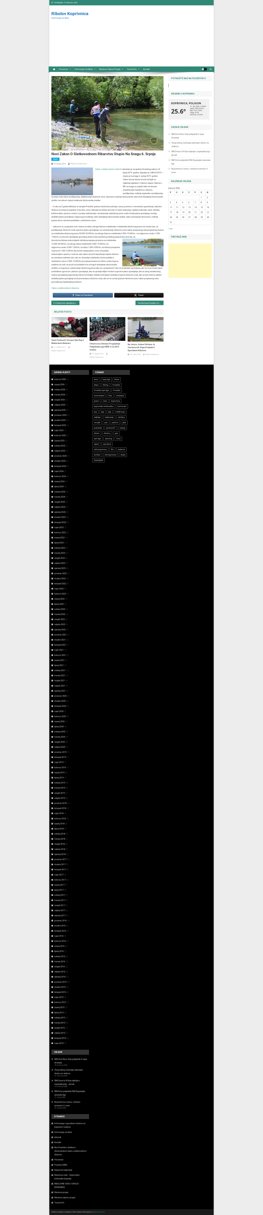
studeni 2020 (60, 701)
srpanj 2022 (59, 599)
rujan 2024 (59, 471)
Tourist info (132, 69)
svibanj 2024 (59, 492)
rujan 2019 (59, 762)
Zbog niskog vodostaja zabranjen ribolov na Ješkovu (190, 144)
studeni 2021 (60, 640)
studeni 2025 (60, 420)
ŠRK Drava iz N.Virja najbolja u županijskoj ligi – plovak (191, 153)
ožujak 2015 (59, 1028)
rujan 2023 (59, 527)
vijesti (96, 444)
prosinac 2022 (60, 573)
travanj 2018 (59, 839)
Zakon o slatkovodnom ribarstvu (109, 169)
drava (116, 379)
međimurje (120, 412)
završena (107, 444)
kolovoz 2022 (60, 594)
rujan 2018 (59, 813)
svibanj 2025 (59, 446)
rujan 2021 (59, 650)
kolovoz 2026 (60, 379)
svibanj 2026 (59, 389)
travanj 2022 (59, 614)
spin (116, 433)
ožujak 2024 (59, 502)
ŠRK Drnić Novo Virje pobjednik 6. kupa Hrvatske (187, 136)
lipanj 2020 (59, 726)
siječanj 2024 (60, 512)
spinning (108, 438)
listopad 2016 (60, 931)
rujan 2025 (59, 430)
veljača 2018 (59, 849)
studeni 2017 (60, 864)
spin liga (97, 438)
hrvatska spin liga (101, 390)
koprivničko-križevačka (103, 406)
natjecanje (109, 417)
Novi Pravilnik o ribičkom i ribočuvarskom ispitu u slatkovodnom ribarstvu (70, 1151)
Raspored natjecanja (63, 1170)
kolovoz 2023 (60, 532)
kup (95, 412)
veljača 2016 (59, 972)
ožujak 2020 (59, 742)
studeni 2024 (60, 461)
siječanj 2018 (60, 854)
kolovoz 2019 (60, 767)
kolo (105, 401)
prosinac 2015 (60, 982)
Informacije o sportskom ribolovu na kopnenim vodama (69, 1125)
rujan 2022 (59, 589)
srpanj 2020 (59, 721)
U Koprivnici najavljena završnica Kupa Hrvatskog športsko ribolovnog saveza (67, 303)
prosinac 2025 (60, 415)
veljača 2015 (59, 1033)
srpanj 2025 (59, 441)
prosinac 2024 (60, 456)
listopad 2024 (60, 466)
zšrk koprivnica (100, 449)
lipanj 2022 (59, 604)
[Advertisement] (131, 46)
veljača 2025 (59, 451)
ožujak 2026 (59, 400)
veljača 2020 (59, 747)
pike (124, 422)
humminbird (99, 396)
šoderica (121, 449)
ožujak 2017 (59, 905)
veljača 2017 (59, 910)
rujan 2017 (59, 875)
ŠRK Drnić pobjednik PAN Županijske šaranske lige (191, 162)
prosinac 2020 (60, 696)
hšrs (110, 396)
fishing (105, 385)
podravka (98, 428)
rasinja (122, 428)
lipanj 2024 (59, 486)
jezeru (96, 401)
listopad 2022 (60, 584)
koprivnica (115, 401)
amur (96, 379)
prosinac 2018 (60, 803)
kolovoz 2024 (60, 476)
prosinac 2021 (60, 635)
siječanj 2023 (60, 568)
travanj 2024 (59, 497)
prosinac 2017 (60, 859)
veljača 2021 (59, 686)
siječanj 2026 (60, 410)
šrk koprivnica (110, 455)
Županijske (98, 460)
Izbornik (57, 1137)
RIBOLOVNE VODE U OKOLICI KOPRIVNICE (66, 1185)
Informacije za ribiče (84, 69)
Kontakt (146, 69)
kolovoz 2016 (60, 941)
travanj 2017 (59, 900)
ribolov (97, 433)
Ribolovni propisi (61, 1192)
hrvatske (116, 390)
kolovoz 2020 (60, 716)
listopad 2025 (60, 425)
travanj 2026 (59, 395)
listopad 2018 (60, 808)
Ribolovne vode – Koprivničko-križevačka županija (67, 1177)
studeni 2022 (60, 578)
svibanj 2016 (59, 956)
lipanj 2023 (59, 543)
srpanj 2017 (59, 885)
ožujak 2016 (59, 966)
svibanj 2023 (59, 548)
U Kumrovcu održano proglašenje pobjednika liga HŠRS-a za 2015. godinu (105, 347)
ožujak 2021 (59, 680)
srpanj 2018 (59, 824)
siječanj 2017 (60, 915)
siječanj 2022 (60, 630)
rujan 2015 (59, 997)
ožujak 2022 (59, 619)
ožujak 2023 (59, 558)
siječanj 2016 (60, 977)
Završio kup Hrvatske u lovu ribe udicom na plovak (151, 303)
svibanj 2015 (59, 1018)
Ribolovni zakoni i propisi (109, 69)
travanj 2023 (59, 553)
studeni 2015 (60, 987)
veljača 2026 (59, 405)
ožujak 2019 (59, 793)
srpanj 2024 (59, 481)
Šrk (112, 449)
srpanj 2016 (59, 946)
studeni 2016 (60, 926)
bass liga (106, 379)
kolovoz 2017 (60, 880)
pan (106, 422)
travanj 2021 (59, 675)
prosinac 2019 (60, 752)
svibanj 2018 (59, 834)
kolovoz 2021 (60, 655)
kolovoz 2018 (60, 818)
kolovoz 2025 (60, 435)
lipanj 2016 (59, 951)
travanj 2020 (59, 737)
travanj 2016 (59, 961)
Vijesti (55, 159)
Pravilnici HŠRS (60, 1165)
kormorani (122, 406)
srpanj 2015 (59, 1007)
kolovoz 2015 (60, 1002)
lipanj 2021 (59, 665)
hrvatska (116, 385)
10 (171, 207)
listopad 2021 (60, 645)
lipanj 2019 (59, 778)
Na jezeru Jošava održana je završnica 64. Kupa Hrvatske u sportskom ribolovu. (141, 347)
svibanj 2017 (59, 895)
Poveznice (63, 69)
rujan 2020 (59, 711)
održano (121, 417)
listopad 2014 (60, 1038)
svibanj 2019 (59, 783)
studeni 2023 (60, 517)
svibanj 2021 (59, 670)
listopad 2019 (60, 757)
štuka (123, 455)
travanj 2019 (59, 788)
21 (196, 212)
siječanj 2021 (60, 691)
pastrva (115, 422)
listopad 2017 (60, 869)
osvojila (97, 422)
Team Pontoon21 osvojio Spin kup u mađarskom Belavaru (67, 341)
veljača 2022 (59, 624)
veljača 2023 (59, 563)
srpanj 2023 (59, 538)
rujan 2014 (59, 1043)
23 (208, 212)
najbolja (97, 417)
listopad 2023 (60, 522)
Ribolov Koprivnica (69, 13)
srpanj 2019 (59, 772)
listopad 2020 (60, 706)
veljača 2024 (59, 507)
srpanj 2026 (59, 384)
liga (102, 412)
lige (109, 412)
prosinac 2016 (60, 920)
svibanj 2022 (59, 609)
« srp (170, 229)
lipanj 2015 (59, 1012)
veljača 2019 (59, 798)
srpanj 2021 (59, 660)
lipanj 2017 (59, 890)
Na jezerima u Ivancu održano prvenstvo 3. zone (189, 170)
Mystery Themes (98, 1212)
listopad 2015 (60, 992)
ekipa (96, 385)
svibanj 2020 (59, 732)
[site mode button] (204, 69)
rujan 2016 (59, 936)
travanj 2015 (59, 1023)
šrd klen (97, 455)
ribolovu (107, 433)
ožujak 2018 (59, 844)
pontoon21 (110, 428)
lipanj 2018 (59, 829)
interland (120, 396)
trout (118, 438)
